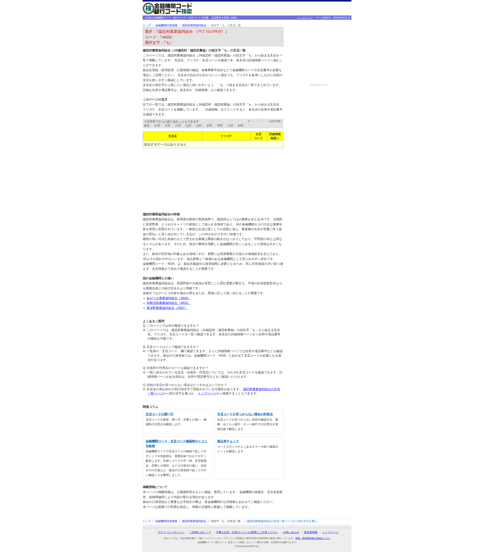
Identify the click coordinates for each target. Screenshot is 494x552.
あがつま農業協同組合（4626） (169, 298)
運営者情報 (310, 532)
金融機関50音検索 (167, 25)
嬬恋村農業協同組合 (194, 25)
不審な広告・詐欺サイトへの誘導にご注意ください (247, 532)
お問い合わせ (291, 532)
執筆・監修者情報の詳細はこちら (312, 538)
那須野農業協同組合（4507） (167, 308)
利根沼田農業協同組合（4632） (169, 303)
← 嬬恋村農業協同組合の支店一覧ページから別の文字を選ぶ (280, 521)
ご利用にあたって (200, 532)
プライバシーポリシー (171, 532)
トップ (147, 25)
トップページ (304, 17)
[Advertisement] (213, 179)
